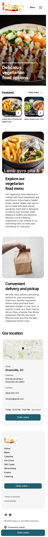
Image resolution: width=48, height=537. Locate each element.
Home (7, 448)
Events (7, 472)
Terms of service (12, 497)
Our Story (9, 460)
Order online (23, 417)
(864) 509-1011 (12, 394)
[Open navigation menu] (40, 7)
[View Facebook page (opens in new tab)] (5, 514)
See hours (36, 409)
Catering (8, 456)
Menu (32, 7)
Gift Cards (9, 464)
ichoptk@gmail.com (14, 399)
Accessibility (10, 501)
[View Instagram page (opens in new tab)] (10, 514)
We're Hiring (10, 468)
